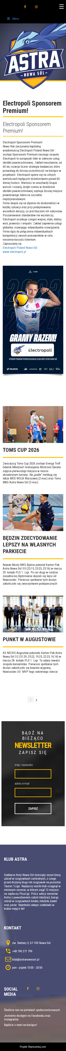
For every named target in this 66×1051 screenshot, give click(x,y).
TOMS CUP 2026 (21, 450)
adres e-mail (22, 783)
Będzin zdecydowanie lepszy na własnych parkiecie (30, 544)
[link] (20, 247)
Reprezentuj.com (37, 1046)
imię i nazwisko (24, 765)
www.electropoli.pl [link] (14, 252)
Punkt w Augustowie (29, 639)
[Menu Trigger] (61, 6)
